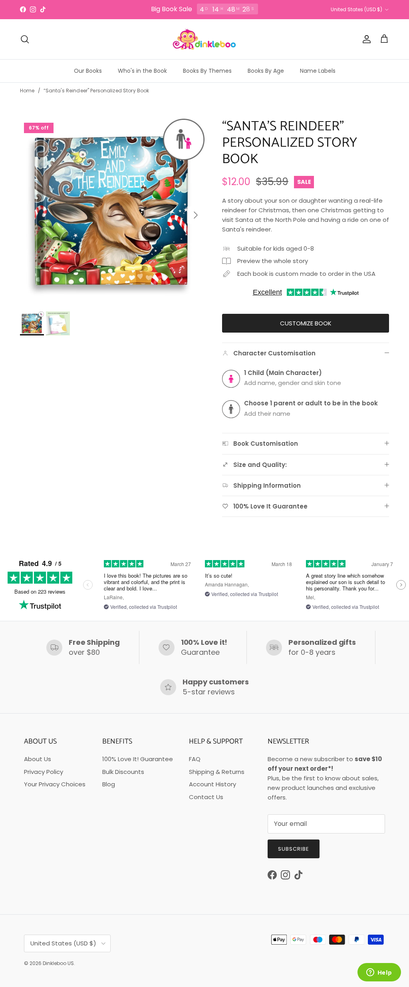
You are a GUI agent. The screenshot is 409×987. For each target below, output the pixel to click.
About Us (37, 759)
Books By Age (266, 71)
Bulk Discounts (123, 772)
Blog (108, 784)
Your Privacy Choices (54, 784)
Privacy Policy (43, 772)
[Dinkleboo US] (204, 39)
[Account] (365, 39)
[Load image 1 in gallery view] (112, 211)
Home (27, 91)
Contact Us (206, 797)
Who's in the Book (142, 71)
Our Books (88, 71)
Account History (212, 784)
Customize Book (306, 323)
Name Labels (318, 71)
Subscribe (293, 849)
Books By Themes (207, 71)
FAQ (195, 759)
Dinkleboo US (58, 963)
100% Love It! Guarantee (137, 759)
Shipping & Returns (216, 772)
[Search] (25, 39)
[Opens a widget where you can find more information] (379, 973)
